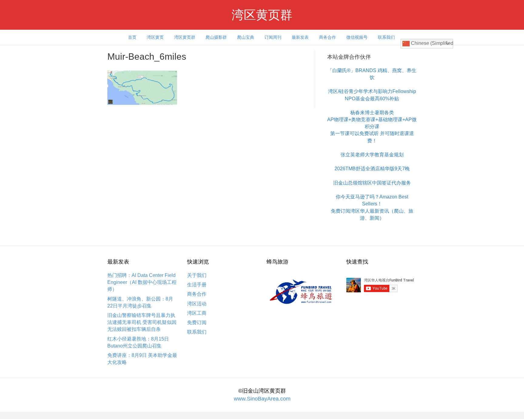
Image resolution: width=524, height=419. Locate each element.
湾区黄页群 (184, 37)
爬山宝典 (245, 37)
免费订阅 (197, 322)
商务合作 (327, 37)
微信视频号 (357, 37)
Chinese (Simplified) (431, 43)
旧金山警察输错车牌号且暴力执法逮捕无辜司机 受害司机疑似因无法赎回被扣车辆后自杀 (141, 322)
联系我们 (386, 37)
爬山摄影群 (216, 37)
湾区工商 (197, 313)
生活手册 (197, 284)
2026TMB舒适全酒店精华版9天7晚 (372, 168)
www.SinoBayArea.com (262, 399)
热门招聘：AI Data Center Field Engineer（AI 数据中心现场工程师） (141, 282)
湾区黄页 (155, 37)
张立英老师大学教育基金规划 (372, 154)
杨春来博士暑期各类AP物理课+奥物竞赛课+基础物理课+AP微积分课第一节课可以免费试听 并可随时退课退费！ (372, 126)
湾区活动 (197, 303)
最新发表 (300, 37)
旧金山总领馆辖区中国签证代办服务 (372, 182)
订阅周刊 (272, 37)
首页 (132, 37)
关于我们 (197, 275)
